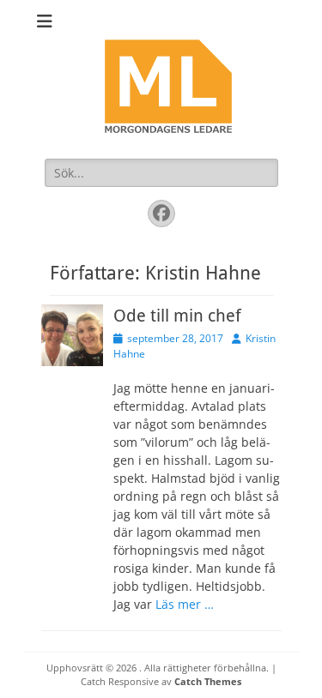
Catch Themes (207, 681)
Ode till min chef (177, 315)
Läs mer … (184, 604)
